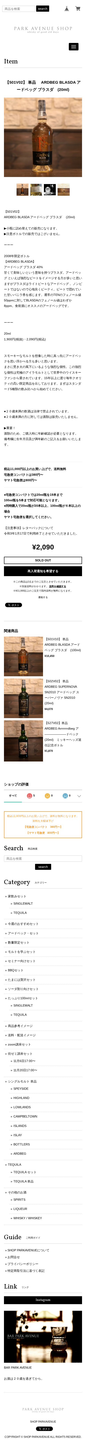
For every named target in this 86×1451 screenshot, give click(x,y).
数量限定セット (19, 942)
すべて (13, 795)
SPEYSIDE (20, 1088)
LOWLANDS (22, 1107)
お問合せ (13, 1257)
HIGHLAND (21, 1098)
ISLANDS (19, 1126)
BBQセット (16, 970)
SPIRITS (19, 1199)
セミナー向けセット (22, 961)
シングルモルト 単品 (22, 1081)
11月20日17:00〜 (25, 1070)
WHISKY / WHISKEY (27, 1218)
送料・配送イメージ (22, 1035)
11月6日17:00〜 (24, 1061)
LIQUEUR (20, 1209)
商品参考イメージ (20, 1026)
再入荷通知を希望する (43, 571)
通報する (43, 597)
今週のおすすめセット (23, 924)
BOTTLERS (21, 1144)
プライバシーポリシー (22, 1264)
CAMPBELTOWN (25, 1116)
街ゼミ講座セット (20, 1053)
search (42, 8)
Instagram (43, 1300)
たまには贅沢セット (22, 979)
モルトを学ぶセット (22, 951)
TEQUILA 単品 (23, 1181)
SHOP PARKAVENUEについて (28, 1250)
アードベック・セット (23, 933)
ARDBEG (19, 1153)
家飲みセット (17, 896)
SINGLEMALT (23, 903)
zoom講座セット (19, 1044)
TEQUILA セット (25, 1172)
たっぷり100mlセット (23, 998)
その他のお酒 (17, 1192)
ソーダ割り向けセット (23, 989)
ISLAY (17, 1135)
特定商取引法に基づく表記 (26, 1270)
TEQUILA (20, 912)
